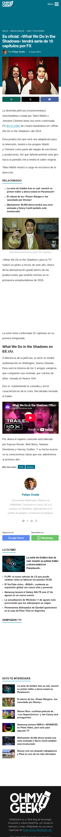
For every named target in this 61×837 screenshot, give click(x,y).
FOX (21, 467)
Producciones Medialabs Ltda (37, 829)
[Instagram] (36, 521)
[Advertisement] (30, 19)
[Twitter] (27, 521)
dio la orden (13, 125)
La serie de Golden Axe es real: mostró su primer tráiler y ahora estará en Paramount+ (42, 563)
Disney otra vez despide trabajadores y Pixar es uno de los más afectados (37, 752)
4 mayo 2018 (35, 51)
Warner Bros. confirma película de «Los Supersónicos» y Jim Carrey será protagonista (37, 714)
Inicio (5, 30)
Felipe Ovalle (18, 51)
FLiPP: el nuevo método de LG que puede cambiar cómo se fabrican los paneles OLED (28, 578)
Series (30, 467)
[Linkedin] (32, 521)
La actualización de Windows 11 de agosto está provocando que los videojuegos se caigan (30, 601)
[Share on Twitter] (30, 99)
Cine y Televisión (35, 30)
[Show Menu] (57, 4)
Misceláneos (17, 30)
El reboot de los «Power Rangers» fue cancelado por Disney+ (37, 700)
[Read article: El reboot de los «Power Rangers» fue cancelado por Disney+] (8, 702)
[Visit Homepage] (7, 4)
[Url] (23, 521)
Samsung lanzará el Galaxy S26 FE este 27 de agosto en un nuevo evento (29, 593)
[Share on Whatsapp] (11, 99)
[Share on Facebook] (49, 99)
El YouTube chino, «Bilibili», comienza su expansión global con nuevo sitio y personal (28, 586)
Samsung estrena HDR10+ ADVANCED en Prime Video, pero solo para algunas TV (37, 727)
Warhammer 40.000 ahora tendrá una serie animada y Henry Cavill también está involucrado (30, 208)
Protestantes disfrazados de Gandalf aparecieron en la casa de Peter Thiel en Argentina (31, 609)
